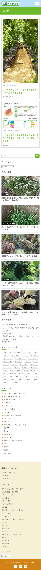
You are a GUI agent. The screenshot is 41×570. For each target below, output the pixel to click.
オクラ (5, 355)
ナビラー (6, 364)
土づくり (34, 370)
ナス (36, 361)
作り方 (25, 367)
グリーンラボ (7, 399)
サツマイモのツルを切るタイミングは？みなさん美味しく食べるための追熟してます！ (20, 138)
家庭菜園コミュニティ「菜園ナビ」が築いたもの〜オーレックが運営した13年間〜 (20, 337)
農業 (5, 382)
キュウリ (34, 355)
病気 (4, 444)
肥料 (5, 379)
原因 (12, 370)
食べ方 (30, 382)
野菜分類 (6, 453)
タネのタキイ (7, 361)
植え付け (19, 376)
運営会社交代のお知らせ (10, 325)
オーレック (15, 355)
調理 (29, 379)
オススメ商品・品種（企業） (12, 393)
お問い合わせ (6, 479)
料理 (29, 373)
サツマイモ (7, 358)
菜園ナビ (21, 379)
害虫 (5, 373)
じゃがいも (27, 352)
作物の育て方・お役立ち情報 (12, 415)
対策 (21, 373)
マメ (4, 412)
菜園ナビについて (7, 476)
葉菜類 (5, 450)
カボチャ (25, 355)
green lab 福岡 (8, 352)
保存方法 (34, 367)
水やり (29, 376)
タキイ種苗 (32, 358)
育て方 (12, 145)
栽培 (36, 373)
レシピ (17, 367)
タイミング (19, 358)
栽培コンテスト (8, 376)
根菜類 (6, 145)
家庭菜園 (13, 373)
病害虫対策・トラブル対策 (11, 440)
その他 (5, 403)
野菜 (17, 382)
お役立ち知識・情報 (10, 97)
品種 (26, 370)
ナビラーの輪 (7, 409)
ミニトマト (7, 367)
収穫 (19, 370)
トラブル (6, 406)
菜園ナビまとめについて (9, 473)
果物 (4, 431)
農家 (36, 379)
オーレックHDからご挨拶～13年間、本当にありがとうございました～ (20, 329)
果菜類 (5, 434)
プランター (24, 364)
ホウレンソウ (34, 364)
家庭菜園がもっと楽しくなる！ (13, 425)
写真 (5, 370)
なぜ (36, 352)
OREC (18, 352)
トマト (27, 361)
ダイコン (18, 361)
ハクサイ (15, 364)
